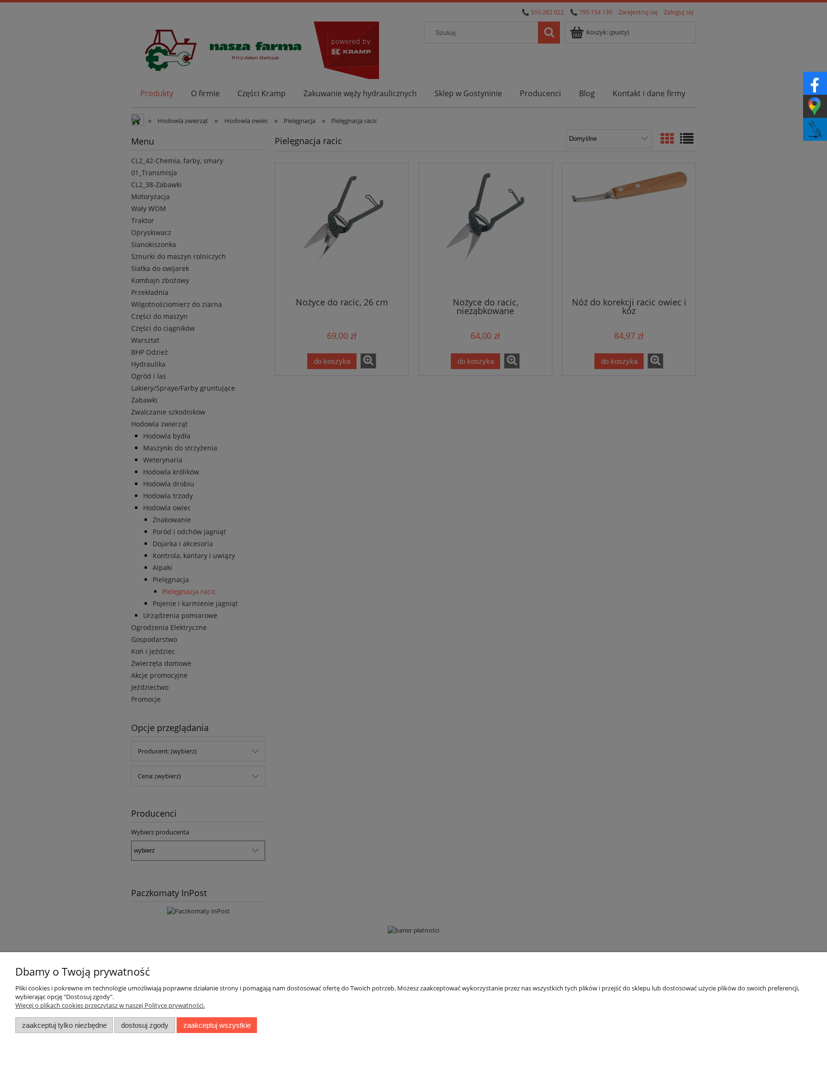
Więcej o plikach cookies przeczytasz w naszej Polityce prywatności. (110, 1005)
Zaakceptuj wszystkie (217, 1025)
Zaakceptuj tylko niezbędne (64, 1025)
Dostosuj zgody (144, 1025)
